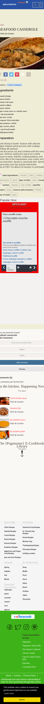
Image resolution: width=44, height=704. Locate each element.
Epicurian (26, 663)
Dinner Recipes (9, 539)
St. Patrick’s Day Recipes (29, 532)
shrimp (23, 175)
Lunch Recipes (9, 535)
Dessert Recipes (10, 543)
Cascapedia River (29, 667)
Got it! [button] (22, 700)
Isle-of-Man (26, 185)
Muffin (25, 571)
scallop (39, 175)
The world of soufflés (12, 243)
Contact (17, 676)
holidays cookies (29, 553)
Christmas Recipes (29, 549)
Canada (14, 185)
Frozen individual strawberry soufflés (17, 259)
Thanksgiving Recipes (31, 545)
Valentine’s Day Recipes (31, 527)
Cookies (26, 591)
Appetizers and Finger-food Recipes (12, 552)
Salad (25, 583)
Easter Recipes (28, 537)
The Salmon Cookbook (31, 649)
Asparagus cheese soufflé (13, 253)
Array (9, 190)
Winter (6, 579)
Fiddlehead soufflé (10, 256)
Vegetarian (26, 642)
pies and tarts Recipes (12, 557)
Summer (7, 571)
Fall (5, 575)
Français (22, 2)
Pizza (25, 575)
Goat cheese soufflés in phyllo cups (17, 250)
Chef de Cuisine (7, 33)
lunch (34, 180)
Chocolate (26, 599)
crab (31, 175)
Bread (25, 587)
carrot (14, 180)
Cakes (25, 595)
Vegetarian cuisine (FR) (31, 646)
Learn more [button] (9, 693)
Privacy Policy (29, 676)
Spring (6, 567)
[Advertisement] (22, 298)
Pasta (25, 579)
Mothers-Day (27, 541)
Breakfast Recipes (11, 547)
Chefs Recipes (9, 527)
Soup (24, 567)
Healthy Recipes (10, 531)
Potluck (38, 190)
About (8, 676)
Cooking (9, 4)
